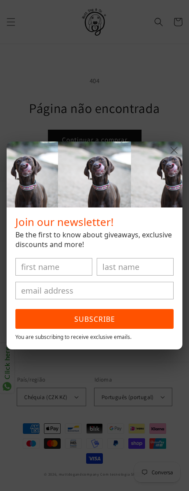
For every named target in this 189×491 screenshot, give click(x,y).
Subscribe (94, 319)
